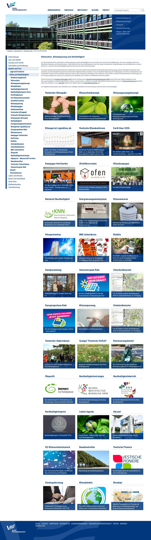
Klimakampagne (17, 106)
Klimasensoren (16, 132)
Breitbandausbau (14, 184)
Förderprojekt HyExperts (129, 81)
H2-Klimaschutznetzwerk (20, 98)
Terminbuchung (14, 187)
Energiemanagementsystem (21, 124)
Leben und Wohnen (15, 176)
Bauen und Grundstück (16, 179)
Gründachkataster (17, 144)
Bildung (95, 10)
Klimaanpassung (17, 104)
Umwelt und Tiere (28, 51)
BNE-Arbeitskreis (17, 150)
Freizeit (106, 10)
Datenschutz (64, 523)
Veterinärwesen (16, 173)
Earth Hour (15, 138)
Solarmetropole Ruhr (18, 167)
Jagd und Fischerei (17, 72)
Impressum (54, 523)
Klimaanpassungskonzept (20, 83)
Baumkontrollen (17, 161)
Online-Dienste (13, 57)
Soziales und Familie (15, 63)
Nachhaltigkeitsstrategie (20, 156)
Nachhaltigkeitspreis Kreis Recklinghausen (21, 93)
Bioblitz (14, 141)
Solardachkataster (17, 147)
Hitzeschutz (15, 80)
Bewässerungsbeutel (18, 78)
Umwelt (13, 170)
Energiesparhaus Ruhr (19, 130)
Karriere (123, 523)
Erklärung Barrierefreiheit (100, 523)
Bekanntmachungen (123, 21)
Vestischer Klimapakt (19, 112)
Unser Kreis (12, 182)
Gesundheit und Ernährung (18, 66)
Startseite (10, 51)
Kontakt (45, 523)
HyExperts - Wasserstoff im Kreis (23, 158)
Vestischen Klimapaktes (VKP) (63, 79)
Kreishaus (69, 10)
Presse (116, 523)
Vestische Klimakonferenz (20, 115)
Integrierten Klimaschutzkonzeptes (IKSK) (98, 79)
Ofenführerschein (17, 101)
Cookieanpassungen (79, 523)
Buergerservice (18, 51)
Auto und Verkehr (14, 60)
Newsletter (40, 525)
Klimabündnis (16, 86)
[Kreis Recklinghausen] (17, 7)
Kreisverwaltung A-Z (123, 18)
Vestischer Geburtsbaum (20, 164)
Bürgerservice (54, 10)
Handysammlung (17, 109)
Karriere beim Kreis (123, 28)
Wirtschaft (82, 10)
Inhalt (37, 523)
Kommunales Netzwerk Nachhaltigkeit (19, 119)
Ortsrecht (119, 25)
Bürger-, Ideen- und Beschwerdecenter (123, 33)
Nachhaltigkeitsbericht (19, 89)
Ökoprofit (14, 153)
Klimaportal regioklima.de (20, 127)
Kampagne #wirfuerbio (19, 135)
